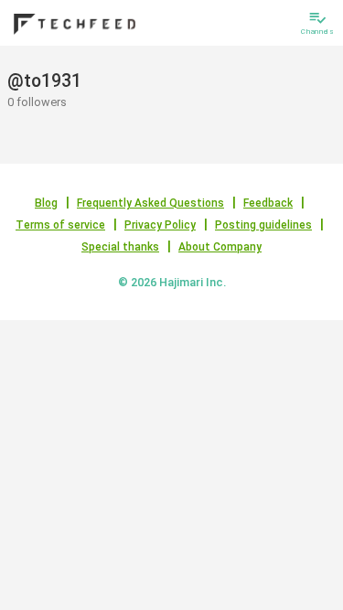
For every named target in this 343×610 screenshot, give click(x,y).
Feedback (268, 203)
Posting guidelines (263, 225)
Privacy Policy (160, 225)
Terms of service (60, 225)
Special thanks (120, 247)
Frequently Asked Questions (150, 203)
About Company (220, 247)
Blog (46, 203)
